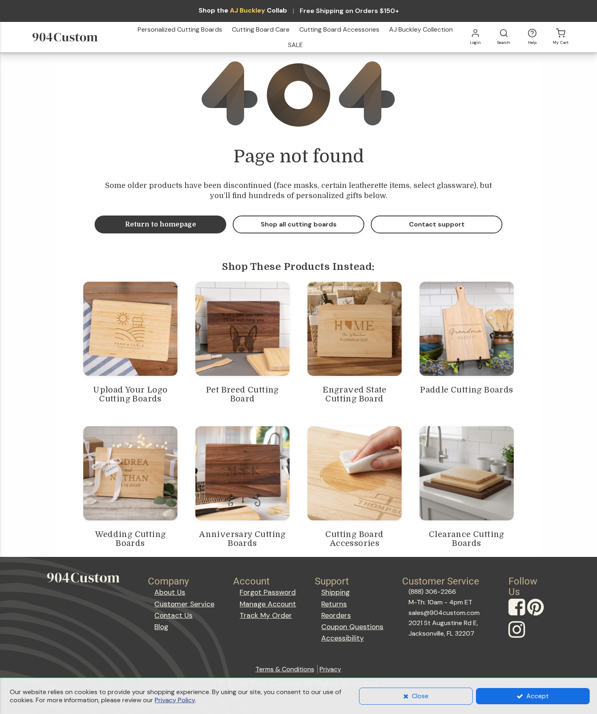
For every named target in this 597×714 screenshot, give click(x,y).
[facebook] (517, 614)
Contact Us (173, 615)
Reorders (336, 615)
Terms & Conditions (284, 669)
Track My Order (266, 615)
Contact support (437, 224)
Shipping (335, 592)
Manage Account (268, 604)
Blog (161, 626)
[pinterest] (536, 614)
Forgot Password (268, 592)
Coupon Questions (352, 626)
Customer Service (184, 604)
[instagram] (517, 637)
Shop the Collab (243, 10)
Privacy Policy (175, 700)
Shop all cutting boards (299, 224)
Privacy (330, 669)
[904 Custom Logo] (76, 37)
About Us (169, 592)
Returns (334, 604)
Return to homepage (160, 224)
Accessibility (342, 638)
